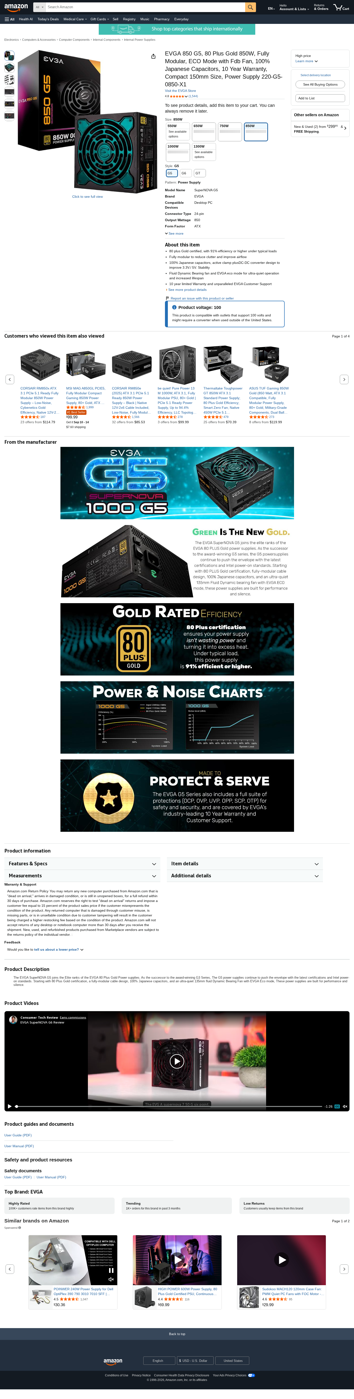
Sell (115, 19)
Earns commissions (73, 1017)
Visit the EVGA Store (180, 91)
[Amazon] (16, 7)
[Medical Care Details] (86, 19)
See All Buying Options (320, 84)
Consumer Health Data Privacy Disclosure (181, 1375)
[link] (40, 400)
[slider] (168, 1106)
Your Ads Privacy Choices (229, 1375)
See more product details (187, 290)
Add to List (306, 98)
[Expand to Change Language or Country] (274, 9)
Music (144, 19)
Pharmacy (162, 19)
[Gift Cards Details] (108, 19)
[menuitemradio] (337, 1106)
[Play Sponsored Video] (177, 1260)
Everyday (181, 19)
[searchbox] (145, 7)
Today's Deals (48, 19)
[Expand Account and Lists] (308, 9)
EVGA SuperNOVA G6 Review (42, 1022)
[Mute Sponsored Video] (111, 1279)
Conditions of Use (116, 1375)
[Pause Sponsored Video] (111, 1270)
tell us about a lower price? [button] (57, 949)
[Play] (8, 1106)
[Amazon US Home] (113, 1362)
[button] (10, 19)
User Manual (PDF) (19, 1146)
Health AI (26, 19)
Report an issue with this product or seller (202, 298)
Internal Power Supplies (139, 39)
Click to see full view (87, 196)
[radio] (9, 56)
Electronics (11, 39)
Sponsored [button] (11, 1227)
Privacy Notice (141, 1375)
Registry (129, 19)
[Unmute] (345, 1106)
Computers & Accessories (39, 39)
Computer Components (74, 39)
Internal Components (106, 39)
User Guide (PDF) (18, 1135)
